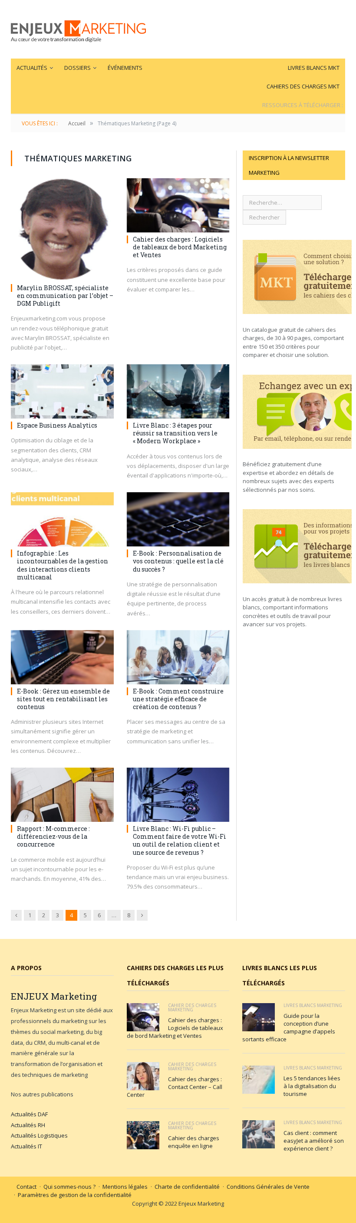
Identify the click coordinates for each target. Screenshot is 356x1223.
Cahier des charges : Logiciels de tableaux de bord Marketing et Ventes (180, 247)
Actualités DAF (29, 1114)
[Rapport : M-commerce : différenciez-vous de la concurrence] (62, 795)
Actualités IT (26, 1146)
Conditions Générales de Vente (268, 1186)
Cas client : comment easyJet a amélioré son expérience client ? (313, 1140)
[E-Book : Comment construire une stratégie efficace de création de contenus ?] (178, 657)
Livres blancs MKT (314, 68)
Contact (26, 1186)
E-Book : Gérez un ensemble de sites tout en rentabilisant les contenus (63, 699)
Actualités (31, 68)
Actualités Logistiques (39, 1135)
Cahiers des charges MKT (303, 86)
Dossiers (77, 68)
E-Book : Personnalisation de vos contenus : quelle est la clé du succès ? (178, 561)
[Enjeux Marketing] (78, 29)
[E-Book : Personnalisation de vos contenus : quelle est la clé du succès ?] (178, 519)
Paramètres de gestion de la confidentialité (75, 1195)
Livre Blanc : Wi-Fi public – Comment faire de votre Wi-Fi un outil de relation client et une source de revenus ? (179, 840)
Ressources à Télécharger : (302, 105)
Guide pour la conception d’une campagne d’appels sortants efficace (288, 1027)
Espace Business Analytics (57, 425)
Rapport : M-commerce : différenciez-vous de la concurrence (53, 836)
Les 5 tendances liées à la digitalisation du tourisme (311, 1086)
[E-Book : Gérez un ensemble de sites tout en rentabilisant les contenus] (62, 657)
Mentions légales (125, 1186)
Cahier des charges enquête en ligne (193, 1142)
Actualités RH (28, 1125)
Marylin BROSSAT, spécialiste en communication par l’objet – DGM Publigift (65, 295)
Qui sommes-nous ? (69, 1186)
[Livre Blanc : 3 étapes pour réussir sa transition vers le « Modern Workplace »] (178, 391)
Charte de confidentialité (187, 1186)
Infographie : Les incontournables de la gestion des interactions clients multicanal (62, 565)
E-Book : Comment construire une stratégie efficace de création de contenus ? (178, 699)
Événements (125, 68)
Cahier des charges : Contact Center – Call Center (174, 1087)
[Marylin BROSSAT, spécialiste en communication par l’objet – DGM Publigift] (62, 229)
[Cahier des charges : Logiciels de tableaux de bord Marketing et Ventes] (178, 205)
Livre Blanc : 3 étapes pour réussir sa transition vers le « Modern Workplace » (175, 433)
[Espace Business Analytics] (62, 391)
